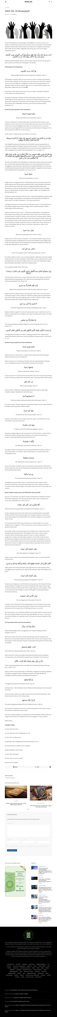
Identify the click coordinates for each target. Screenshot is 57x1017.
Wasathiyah (41, 877)
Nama (8, 840)
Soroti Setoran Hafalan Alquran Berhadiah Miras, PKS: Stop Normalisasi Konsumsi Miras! (45, 919)
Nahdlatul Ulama (29, 971)
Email (24, 840)
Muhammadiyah (14, 971)
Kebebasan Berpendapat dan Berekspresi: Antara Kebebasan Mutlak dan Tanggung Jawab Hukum (45, 909)
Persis (19, 973)
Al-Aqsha (18, 964)
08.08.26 (40, 903)
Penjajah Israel (12, 973)
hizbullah (16, 968)
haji (49, 966)
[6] (23, 421)
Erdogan (29, 966)
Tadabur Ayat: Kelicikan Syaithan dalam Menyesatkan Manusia (16, 804)
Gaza (35, 966)
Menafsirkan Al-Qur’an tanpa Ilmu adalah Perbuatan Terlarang (41, 806)
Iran (43, 968)
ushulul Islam (30, 977)
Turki (23, 977)
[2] (5, 733)
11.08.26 (40, 922)
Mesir (45, 969)
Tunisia (17, 977)
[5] (51, 377)
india (34, 968)
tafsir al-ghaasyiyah (10, 777)
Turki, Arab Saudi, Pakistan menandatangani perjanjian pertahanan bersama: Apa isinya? (44, 899)
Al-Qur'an (7, 7)
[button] (51, 1)
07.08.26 (40, 892)
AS (48, 964)
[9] (42, 608)
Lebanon (19, 969)
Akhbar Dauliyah (42, 866)
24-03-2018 (7, 14)
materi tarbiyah (38, 969)
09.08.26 (40, 913)
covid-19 (9, 966)
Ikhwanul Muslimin (25, 968)
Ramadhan (41, 973)
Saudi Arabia (9, 975)
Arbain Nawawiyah (41, 964)
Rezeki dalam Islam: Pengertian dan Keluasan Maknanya (24, 990)
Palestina (44, 971)
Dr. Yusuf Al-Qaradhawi (19, 966)
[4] (15, 192)
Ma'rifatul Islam (27, 969)
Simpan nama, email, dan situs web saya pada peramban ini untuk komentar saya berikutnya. (29, 846)
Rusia (47, 973)
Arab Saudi (31, 964)
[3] (12, 105)
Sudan (16, 975)
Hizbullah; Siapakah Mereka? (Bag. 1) (22, 997)
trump (49, 975)
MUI (21, 971)
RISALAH (28, 2)
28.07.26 (40, 883)
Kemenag (12, 969)
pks (24, 973)
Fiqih (43, 803)
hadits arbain (42, 966)
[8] (15, 453)
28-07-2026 (41, 875)
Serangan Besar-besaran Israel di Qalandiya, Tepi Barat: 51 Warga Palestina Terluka (45, 889)
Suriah (22, 975)
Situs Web (39, 840)
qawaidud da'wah (32, 973)
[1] (14, 83)
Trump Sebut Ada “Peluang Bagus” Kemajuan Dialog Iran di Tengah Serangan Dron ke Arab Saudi (45, 871)
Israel (47, 968)
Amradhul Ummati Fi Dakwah (21, 993)
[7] (34, 437)
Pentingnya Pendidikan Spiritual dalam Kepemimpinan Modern (45, 880)
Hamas (9, 968)
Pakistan (38, 971)
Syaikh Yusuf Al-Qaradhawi (32, 975)
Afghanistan (11, 964)
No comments (13, 14)
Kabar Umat (41, 915)
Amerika (25, 964)
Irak (38, 968)
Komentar (9, 823)
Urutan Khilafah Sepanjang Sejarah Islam (19, 1001)
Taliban (43, 975)
